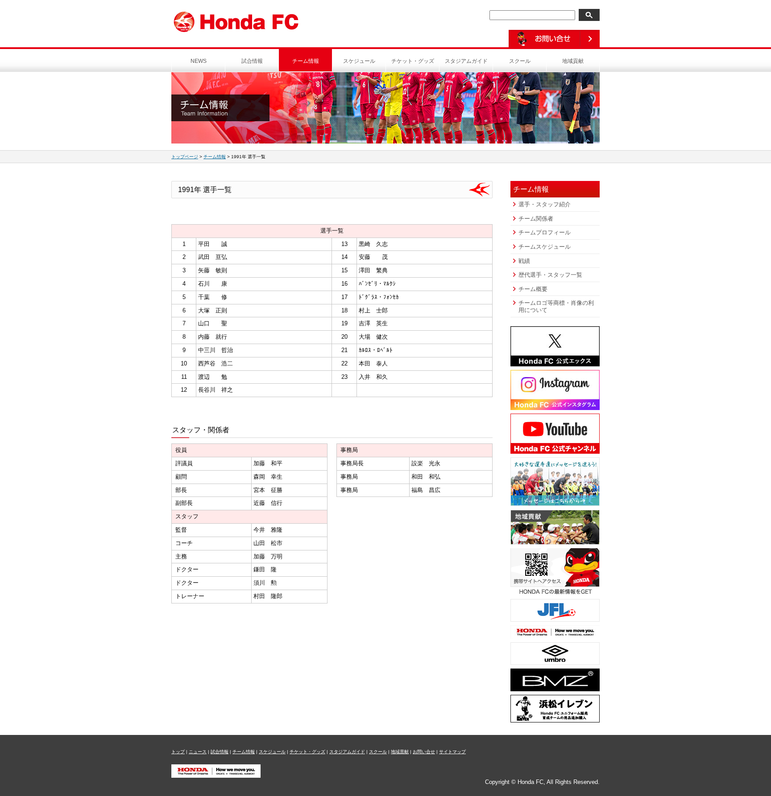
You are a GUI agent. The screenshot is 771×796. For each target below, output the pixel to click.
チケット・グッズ (412, 61)
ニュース (198, 751)
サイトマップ (452, 751)
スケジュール (359, 61)
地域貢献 (573, 61)
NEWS (199, 61)
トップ (178, 751)
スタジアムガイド (466, 61)
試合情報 (252, 61)
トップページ (184, 156)
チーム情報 (305, 61)
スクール (520, 61)
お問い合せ (424, 751)
